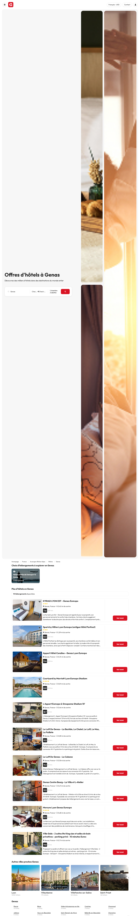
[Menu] (5, 5)
